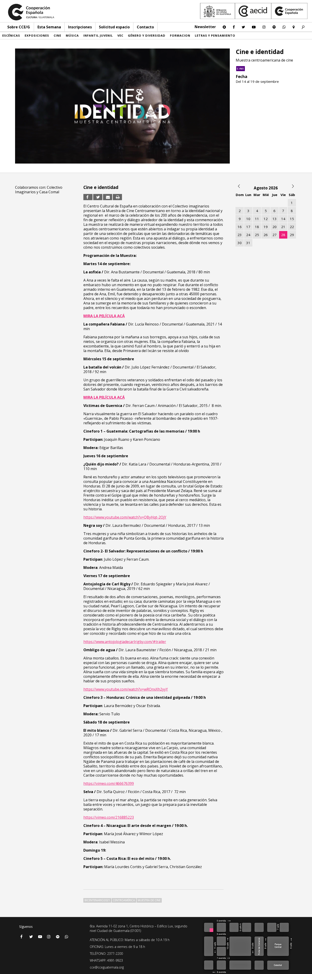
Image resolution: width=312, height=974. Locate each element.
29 (292, 234)
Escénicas (11, 35)
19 (266, 226)
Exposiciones (37, 35)
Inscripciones (80, 27)
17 (248, 226)
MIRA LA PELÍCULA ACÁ (104, 315)
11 (257, 218)
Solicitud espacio (114, 27)
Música (72, 35)
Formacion (180, 35)
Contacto (145, 27)
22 (292, 226)
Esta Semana (49, 27)
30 (240, 242)
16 (240, 226)
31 (248, 242)
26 (266, 234)
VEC (120, 35)
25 (257, 234)
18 (257, 226)
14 (283, 218)
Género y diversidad (146, 35)
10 (248, 218)
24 (248, 234)
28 (283, 234)
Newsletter (205, 26)
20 (274, 226)
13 (274, 218)
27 (274, 234)
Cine (57, 35)
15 (292, 218)
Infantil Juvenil (98, 35)
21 (283, 226)
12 (266, 218)
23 (240, 234)
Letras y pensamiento (215, 35)
